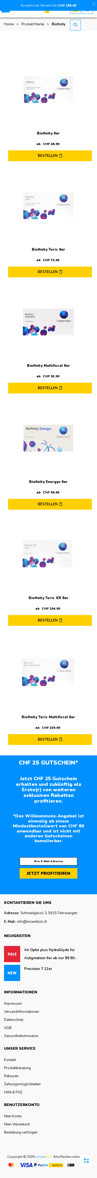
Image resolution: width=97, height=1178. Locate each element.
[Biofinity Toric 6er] (48, 205)
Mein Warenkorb (17, 1124)
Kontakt (10, 1060)
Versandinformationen (21, 1011)
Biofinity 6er (48, 133)
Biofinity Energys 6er (48, 481)
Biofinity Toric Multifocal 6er (48, 717)
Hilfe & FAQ (13, 1092)
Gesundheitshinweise (21, 1036)
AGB (8, 1027)
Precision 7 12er (38, 968)
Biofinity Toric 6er (48, 249)
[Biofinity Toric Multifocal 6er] (48, 672)
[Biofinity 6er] (48, 89)
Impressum (13, 1003)
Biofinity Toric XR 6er (48, 598)
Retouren (11, 1076)
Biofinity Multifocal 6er (48, 365)
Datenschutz (13, 1019)
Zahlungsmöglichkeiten (22, 1084)
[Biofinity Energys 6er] (48, 438)
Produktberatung (17, 1068)
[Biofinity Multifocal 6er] (48, 322)
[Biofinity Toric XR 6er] (48, 554)
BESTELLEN (48, 155)
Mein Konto (13, 1116)
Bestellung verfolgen (20, 1132)
